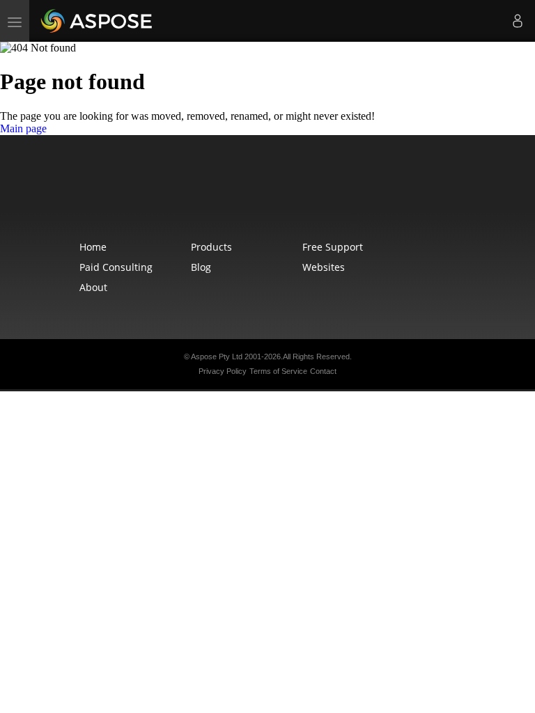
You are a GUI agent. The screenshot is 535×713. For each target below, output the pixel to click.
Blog (201, 267)
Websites (323, 267)
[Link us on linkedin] (298, 196)
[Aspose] (97, 20)
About (93, 287)
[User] (517, 21)
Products (211, 246)
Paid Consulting (116, 267)
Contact (323, 371)
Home (93, 246)
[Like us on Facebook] (240, 196)
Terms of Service (278, 371)
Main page (23, 128)
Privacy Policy (223, 371)
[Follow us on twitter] (269, 196)
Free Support (332, 246)
